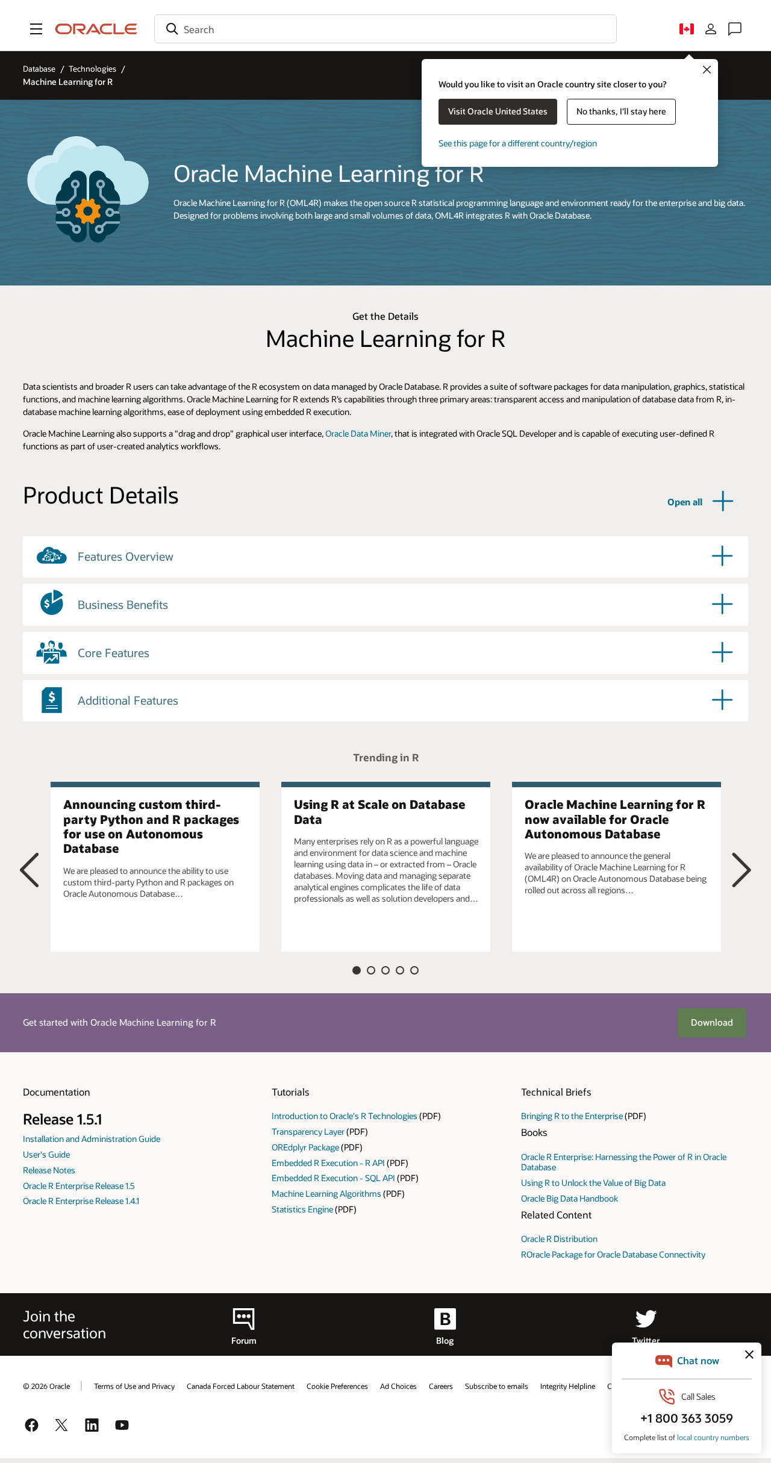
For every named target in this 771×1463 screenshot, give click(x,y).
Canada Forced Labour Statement (241, 1386)
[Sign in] (711, 29)
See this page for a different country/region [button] (518, 143)
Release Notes (49, 1170)
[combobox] (385, 28)
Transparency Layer (308, 1131)
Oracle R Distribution (559, 1239)
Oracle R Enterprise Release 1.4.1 (81, 1201)
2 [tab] (371, 970)
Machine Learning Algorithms (326, 1193)
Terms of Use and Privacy (134, 1386)
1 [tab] (356, 970)
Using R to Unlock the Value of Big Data (593, 1183)
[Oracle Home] (96, 29)
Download (712, 1022)
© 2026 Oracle (46, 1386)
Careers (441, 1386)
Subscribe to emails (496, 1386)
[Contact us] (735, 29)
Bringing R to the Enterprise (572, 1116)
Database (39, 68)
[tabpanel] (155, 867)
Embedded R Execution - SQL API (333, 1178)
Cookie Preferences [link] (337, 1386)
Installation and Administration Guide (91, 1139)
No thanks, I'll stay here (621, 111)
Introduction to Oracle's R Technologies (344, 1116)
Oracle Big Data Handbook (569, 1198)
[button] (36, 29)
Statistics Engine (302, 1209)
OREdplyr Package (305, 1147)
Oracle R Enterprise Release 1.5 (79, 1186)
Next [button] (742, 869)
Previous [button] (29, 869)
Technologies (92, 68)
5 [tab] (414, 970)
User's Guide (46, 1154)
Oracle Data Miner (358, 433)
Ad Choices (398, 1386)
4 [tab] (400, 970)
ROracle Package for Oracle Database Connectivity (613, 1254)
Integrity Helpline (567, 1386)
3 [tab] (385, 970)
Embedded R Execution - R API (328, 1163)
